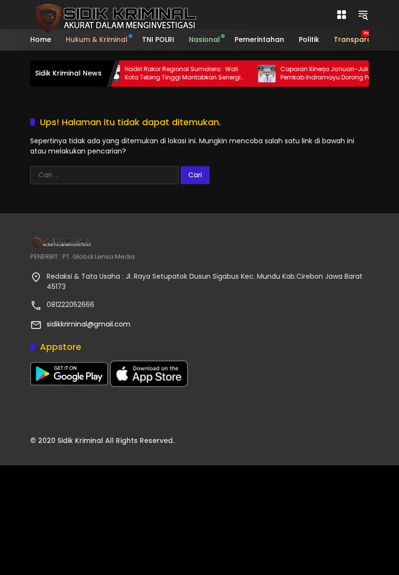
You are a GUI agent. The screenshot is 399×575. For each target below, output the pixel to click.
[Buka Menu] (341, 14)
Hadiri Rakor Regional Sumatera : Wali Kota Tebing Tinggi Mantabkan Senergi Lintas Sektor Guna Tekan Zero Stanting (178, 73)
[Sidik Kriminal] (114, 14)
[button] (363, 14)
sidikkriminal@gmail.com (88, 324)
